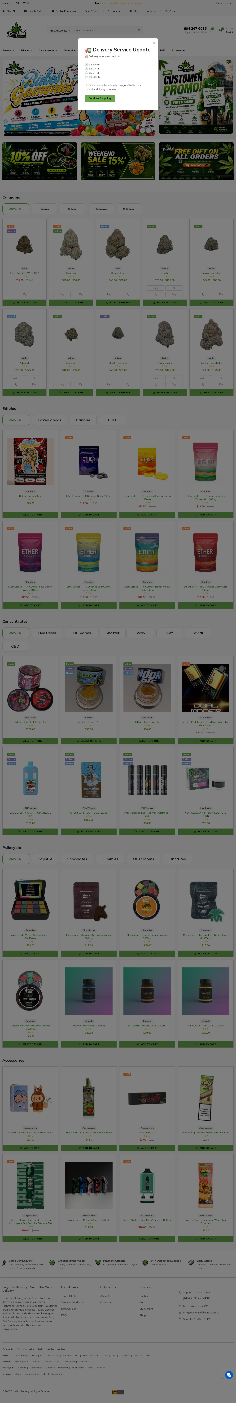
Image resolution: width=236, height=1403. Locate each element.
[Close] (154, 42)
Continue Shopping (100, 98)
